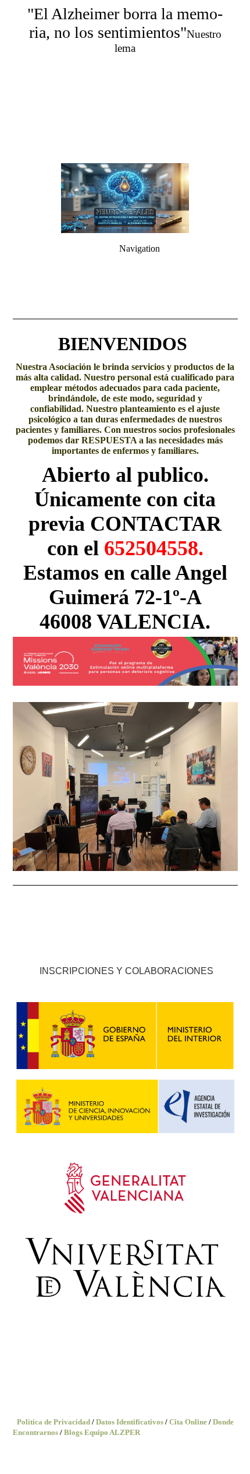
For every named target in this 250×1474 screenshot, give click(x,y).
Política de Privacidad (53, 1421)
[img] (125, 81)
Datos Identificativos (129, 1421)
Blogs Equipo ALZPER (102, 1432)
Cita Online (188, 1421)
